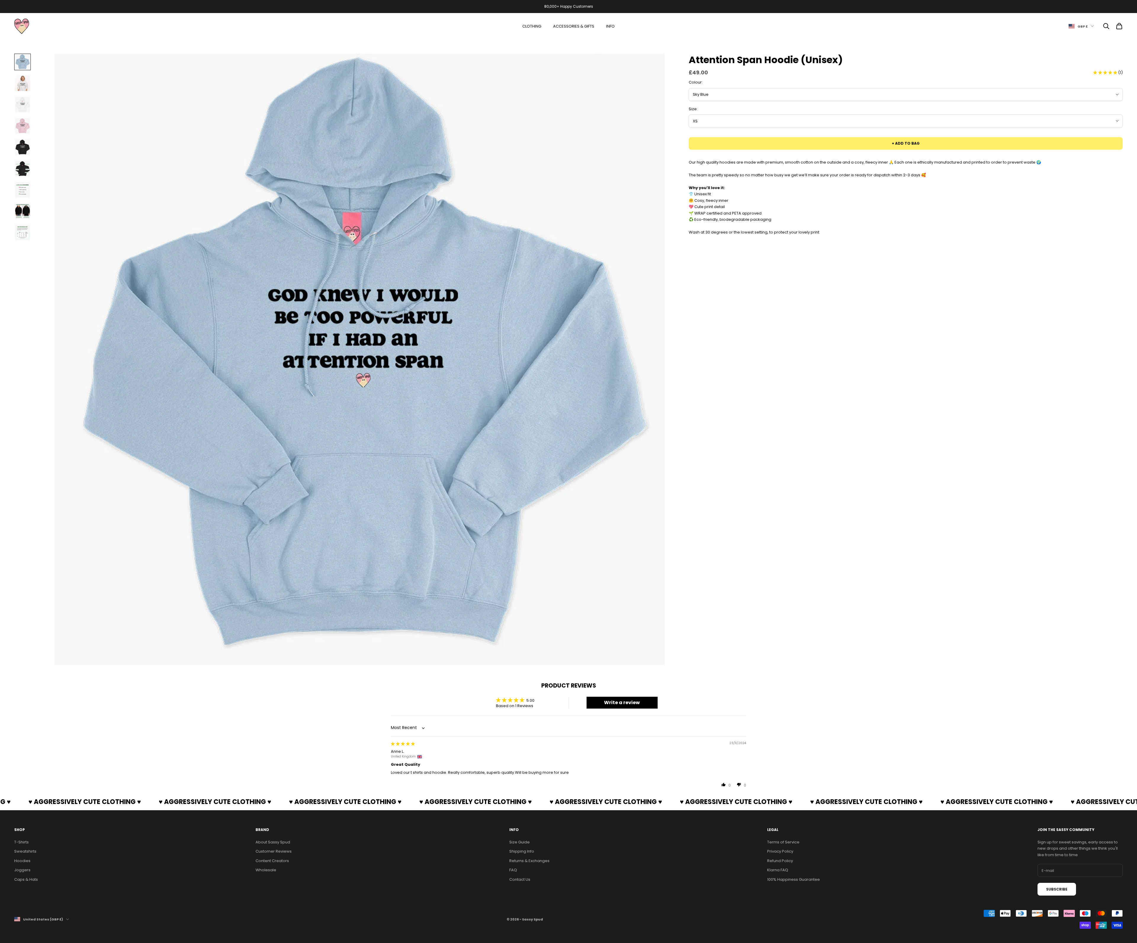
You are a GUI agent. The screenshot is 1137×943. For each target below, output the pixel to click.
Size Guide (519, 842)
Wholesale (266, 870)
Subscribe (1056, 889)
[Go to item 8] (22, 211)
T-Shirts (21, 842)
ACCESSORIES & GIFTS (573, 26)
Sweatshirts (25, 851)
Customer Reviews (274, 851)
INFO (610, 26)
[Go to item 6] (22, 168)
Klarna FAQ (777, 870)
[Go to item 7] (22, 190)
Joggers (22, 870)
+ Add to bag (906, 143)
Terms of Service (783, 842)
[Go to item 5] (22, 147)
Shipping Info (521, 851)
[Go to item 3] (22, 104)
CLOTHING (531, 26)
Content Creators (272, 861)
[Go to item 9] (22, 232)
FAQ (513, 870)
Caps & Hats (26, 879)
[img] (403, 744)
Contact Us (519, 879)
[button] (1105, 72)
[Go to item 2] (22, 83)
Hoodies (22, 861)
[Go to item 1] (22, 62)
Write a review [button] (622, 702)
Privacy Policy (780, 851)
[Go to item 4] (22, 126)
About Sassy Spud (273, 842)
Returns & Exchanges (529, 861)
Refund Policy (780, 861)
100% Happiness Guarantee (793, 879)
